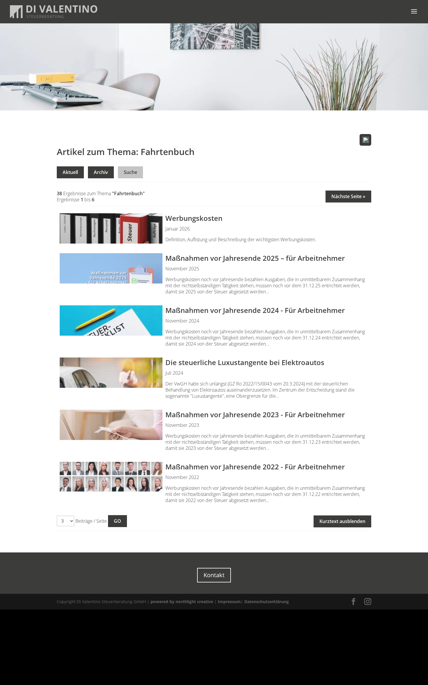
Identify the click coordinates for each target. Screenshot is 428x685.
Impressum (229, 601)
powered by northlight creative (182, 601)
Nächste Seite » (348, 196)
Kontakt (214, 575)
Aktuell (70, 172)
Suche (130, 172)
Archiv (101, 172)
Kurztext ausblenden (342, 521)
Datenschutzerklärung (266, 601)
